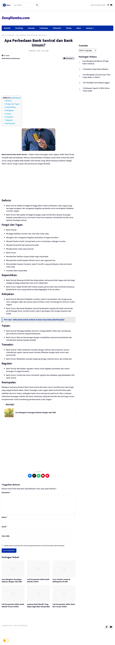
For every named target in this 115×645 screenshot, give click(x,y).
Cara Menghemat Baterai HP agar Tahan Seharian (95, 62)
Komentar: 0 (69, 58)
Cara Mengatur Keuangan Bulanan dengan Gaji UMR (35, 412)
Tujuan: (8, 113)
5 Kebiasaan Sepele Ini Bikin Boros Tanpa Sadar (96, 89)
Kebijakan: (10, 110)
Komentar (6, 493)
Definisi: (9, 100)
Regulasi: (9, 120)
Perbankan (44, 28)
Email (4, 527)
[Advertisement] (38, 78)
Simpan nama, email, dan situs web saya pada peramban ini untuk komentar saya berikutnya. (34, 545)
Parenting (19, 28)
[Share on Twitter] (34, 476)
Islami (78, 28)
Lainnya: (89, 28)
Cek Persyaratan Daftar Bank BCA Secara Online (64, 605)
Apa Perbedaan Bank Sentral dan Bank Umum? (38, 43)
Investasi (31, 28)
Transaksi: (9, 116)
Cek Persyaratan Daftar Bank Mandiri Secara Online (13, 605)
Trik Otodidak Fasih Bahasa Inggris (96, 82)
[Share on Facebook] (30, 476)
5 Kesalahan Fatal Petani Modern (95, 69)
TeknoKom (57, 28)
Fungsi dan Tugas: (13, 104)
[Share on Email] (43, 476)
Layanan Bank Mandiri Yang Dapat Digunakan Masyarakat (38, 605)
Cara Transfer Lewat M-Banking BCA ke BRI (61, 580)
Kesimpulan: (10, 123)
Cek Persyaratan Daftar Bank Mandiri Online (38, 580)
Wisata (68, 28)
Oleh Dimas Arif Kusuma (11, 58)
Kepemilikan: (11, 107)
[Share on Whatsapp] (39, 476)
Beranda (7, 28)
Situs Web (5, 536)
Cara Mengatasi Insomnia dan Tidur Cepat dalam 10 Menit (97, 76)
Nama (4, 517)
